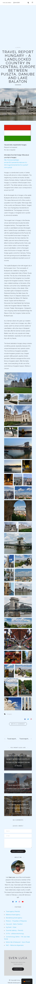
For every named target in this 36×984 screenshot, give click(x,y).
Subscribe (18, 969)
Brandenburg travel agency (14, 918)
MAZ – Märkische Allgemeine (14, 945)
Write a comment (18, 724)
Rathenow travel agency (13, 914)
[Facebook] (13, 901)
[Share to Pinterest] (31, 719)
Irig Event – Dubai (11, 927)
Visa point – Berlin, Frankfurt (14, 924)
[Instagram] (19, 901)
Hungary (9, 714)
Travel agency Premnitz (13, 911)
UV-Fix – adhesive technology (15, 933)
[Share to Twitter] (28, 719)
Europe (18, 47)
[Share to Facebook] (25, 719)
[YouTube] (23, 901)
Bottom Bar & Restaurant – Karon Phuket (18, 942)
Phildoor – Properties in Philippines (16, 921)
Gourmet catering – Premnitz (14, 930)
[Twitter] (16, 901)
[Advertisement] (18, 28)
